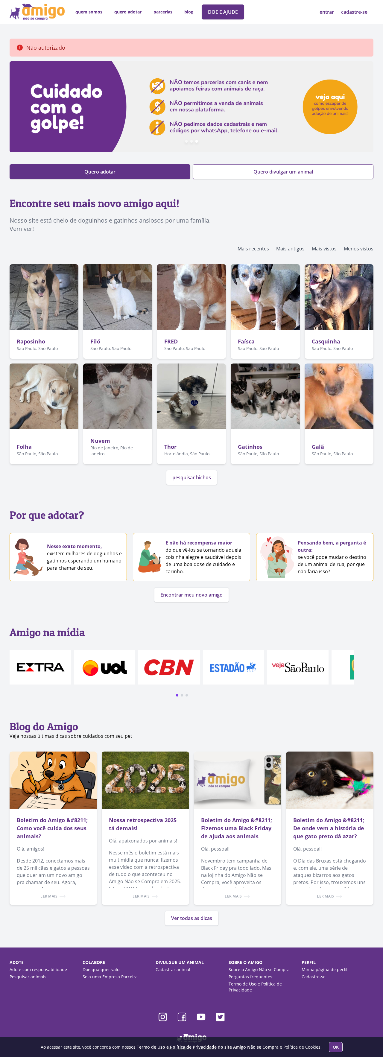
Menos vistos (358, 248)
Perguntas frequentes (250, 977)
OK (336, 1047)
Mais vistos (324, 248)
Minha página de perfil (324, 969)
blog (188, 12)
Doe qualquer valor (102, 969)
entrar (327, 12)
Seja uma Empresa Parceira (110, 977)
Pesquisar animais (28, 977)
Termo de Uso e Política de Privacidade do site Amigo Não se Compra (208, 1047)
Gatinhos (250, 446)
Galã (318, 446)
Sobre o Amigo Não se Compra (259, 969)
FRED (171, 341)
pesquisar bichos (191, 477)
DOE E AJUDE (223, 12)
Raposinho (31, 341)
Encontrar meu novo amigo (191, 594)
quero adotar (128, 12)
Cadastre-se (314, 977)
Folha (24, 446)
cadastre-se (354, 12)
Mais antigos (290, 248)
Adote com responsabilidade (38, 969)
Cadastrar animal (173, 969)
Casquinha (326, 341)
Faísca (246, 341)
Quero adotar (99, 171)
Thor (170, 446)
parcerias (162, 12)
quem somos (88, 12)
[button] (177, 695)
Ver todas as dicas (191, 918)
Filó (95, 341)
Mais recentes (253, 248)
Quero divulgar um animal (283, 171)
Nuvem (100, 440)
